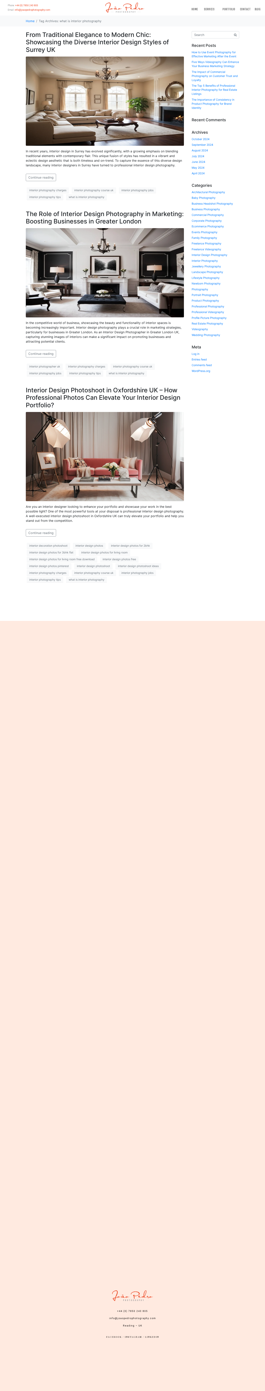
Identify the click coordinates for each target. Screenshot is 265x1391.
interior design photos (89, 545)
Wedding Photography (206, 335)
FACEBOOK (114, 1336)
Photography (200, 289)
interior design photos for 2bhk (130, 545)
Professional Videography (208, 312)
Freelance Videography (206, 249)
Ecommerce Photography (208, 226)
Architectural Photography (208, 192)
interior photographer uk (44, 366)
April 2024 (198, 173)
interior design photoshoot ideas (138, 566)
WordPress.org (201, 371)
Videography (200, 329)
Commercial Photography (208, 214)
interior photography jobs (137, 190)
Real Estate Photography (207, 323)
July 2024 (198, 156)
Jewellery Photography (206, 266)
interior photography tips (45, 197)
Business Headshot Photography (212, 203)
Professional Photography (208, 306)
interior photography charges (47, 190)
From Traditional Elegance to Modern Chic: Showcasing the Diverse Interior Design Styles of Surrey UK (97, 42)
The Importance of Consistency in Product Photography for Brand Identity (213, 103)
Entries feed (199, 359)
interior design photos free (119, 559)
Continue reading (41, 177)
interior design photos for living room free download (62, 559)
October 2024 (201, 139)
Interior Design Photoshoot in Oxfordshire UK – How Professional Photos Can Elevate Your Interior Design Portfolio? (103, 397)
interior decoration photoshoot (48, 545)
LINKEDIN (152, 1336)
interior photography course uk (93, 190)
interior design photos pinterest (49, 566)
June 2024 (198, 161)
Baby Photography (204, 197)
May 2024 (198, 167)
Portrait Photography (205, 295)
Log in (195, 353)
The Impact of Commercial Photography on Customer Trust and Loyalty (215, 76)
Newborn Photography (206, 283)
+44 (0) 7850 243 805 (132, 1311)
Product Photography (205, 300)
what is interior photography (86, 197)
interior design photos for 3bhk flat (51, 552)
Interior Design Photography (209, 255)
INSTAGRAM (133, 1336)
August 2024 (200, 150)
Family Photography (204, 237)
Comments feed (202, 365)
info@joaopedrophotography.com (132, 1318)
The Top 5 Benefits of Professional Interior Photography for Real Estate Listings (214, 89)
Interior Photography (205, 260)
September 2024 (202, 144)
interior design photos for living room (104, 552)
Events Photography (204, 232)
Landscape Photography (207, 272)
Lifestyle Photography (206, 277)
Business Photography (206, 209)
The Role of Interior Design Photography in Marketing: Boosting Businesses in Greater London (105, 217)
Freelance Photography (206, 243)
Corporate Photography (207, 220)
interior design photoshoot (93, 566)
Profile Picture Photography (209, 317)
